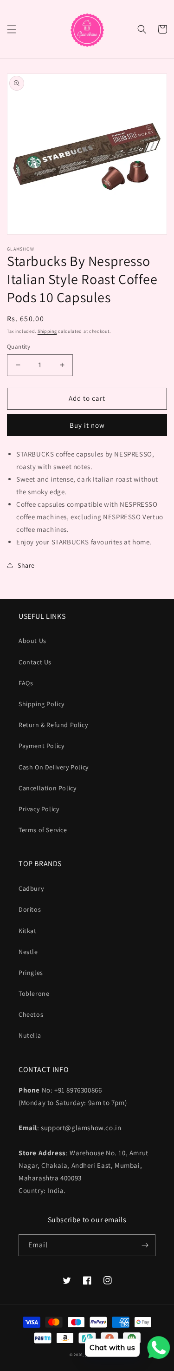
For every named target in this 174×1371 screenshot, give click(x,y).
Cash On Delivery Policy (54, 767)
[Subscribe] (145, 1245)
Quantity (18, 347)
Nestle (28, 951)
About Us (32, 640)
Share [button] (26, 565)
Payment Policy (41, 746)
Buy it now (87, 425)
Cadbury (31, 888)
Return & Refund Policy (53, 725)
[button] (11, 29)
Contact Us (35, 662)
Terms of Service (43, 830)
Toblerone (34, 993)
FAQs (26, 683)
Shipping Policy (41, 704)
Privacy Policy (39, 809)
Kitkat (28, 931)
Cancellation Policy (47, 788)
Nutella (30, 1035)
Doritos (30, 909)
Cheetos (31, 1014)
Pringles (31, 972)
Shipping (47, 331)
